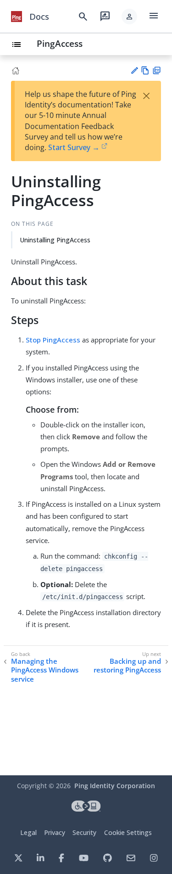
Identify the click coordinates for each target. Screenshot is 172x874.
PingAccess (60, 43)
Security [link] (84, 832)
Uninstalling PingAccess (55, 239)
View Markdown (145, 70)
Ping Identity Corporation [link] (114, 785)
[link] (16, 16)
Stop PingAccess (53, 339)
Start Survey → (74, 147)
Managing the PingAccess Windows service (44, 670)
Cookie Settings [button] (128, 832)
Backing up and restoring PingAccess (127, 666)
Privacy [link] (54, 832)
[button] (129, 16)
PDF (156, 70)
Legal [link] (28, 832)
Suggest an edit (134, 70)
